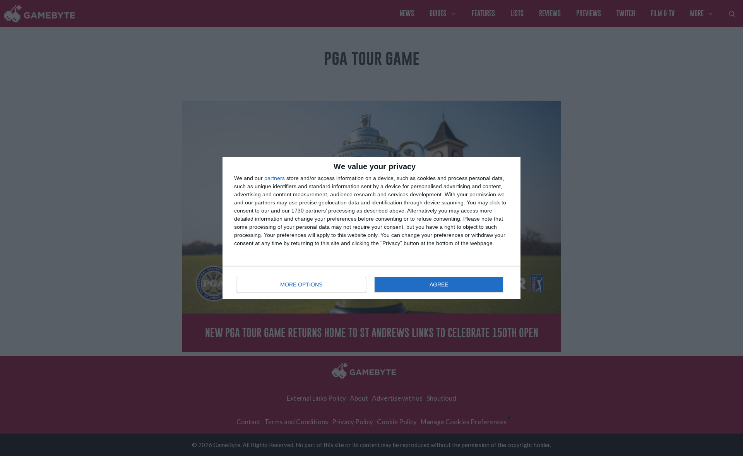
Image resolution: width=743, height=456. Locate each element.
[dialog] (371, 228)
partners (274, 178)
